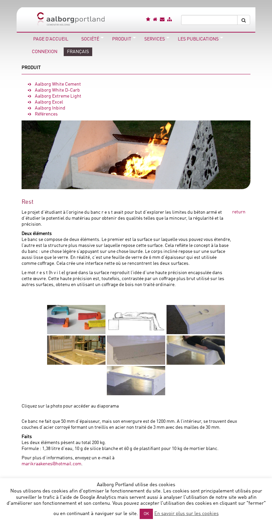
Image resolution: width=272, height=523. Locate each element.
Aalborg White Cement (58, 84)
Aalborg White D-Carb (57, 90)
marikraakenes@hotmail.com (51, 464)
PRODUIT (31, 67)
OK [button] (146, 514)
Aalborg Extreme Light (58, 96)
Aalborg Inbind (50, 108)
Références (46, 114)
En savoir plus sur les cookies (186, 513)
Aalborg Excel (49, 102)
